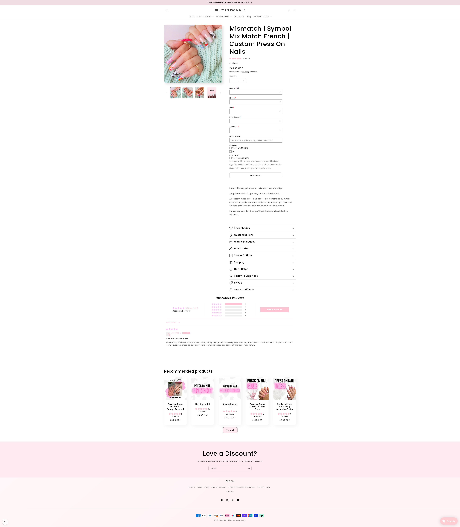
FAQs (199, 487)
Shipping (245, 72)
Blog (268, 487)
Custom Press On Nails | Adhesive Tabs (284, 406)
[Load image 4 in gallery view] (211, 92)
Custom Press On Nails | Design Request (175, 406)
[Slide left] (166, 92)
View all (230, 430)
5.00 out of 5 (191, 308)
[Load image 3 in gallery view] (199, 92)
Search (192, 487)
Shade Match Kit (230, 405)
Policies (260, 487)
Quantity (232, 76)
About (214, 487)
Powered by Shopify (239, 520)
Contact (230, 491)
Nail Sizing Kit (202, 404)
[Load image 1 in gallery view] (175, 92)
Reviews (222, 487)
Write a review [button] (275, 309)
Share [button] (234, 63)
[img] (172, 329)
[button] (166, 10)
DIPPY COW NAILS (226, 520)
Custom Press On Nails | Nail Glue (257, 406)
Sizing (206, 487)
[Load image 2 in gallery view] (187, 92)
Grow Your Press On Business (242, 487)
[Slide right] (220, 92)
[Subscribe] (248, 468)
